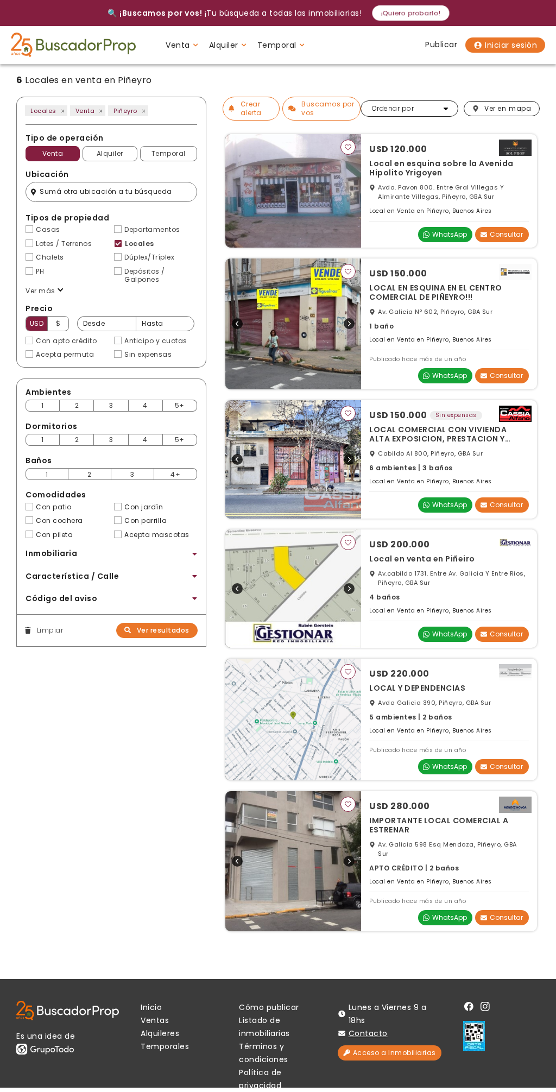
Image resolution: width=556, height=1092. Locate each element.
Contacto (368, 1033)
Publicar (441, 44)
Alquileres (160, 1033)
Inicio (151, 1007)
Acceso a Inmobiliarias (394, 1052)
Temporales (165, 1046)
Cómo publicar (269, 1007)
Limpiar (50, 630)
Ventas (155, 1020)
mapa (507, 108)
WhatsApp (449, 234)
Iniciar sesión (511, 45)
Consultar (506, 234)
